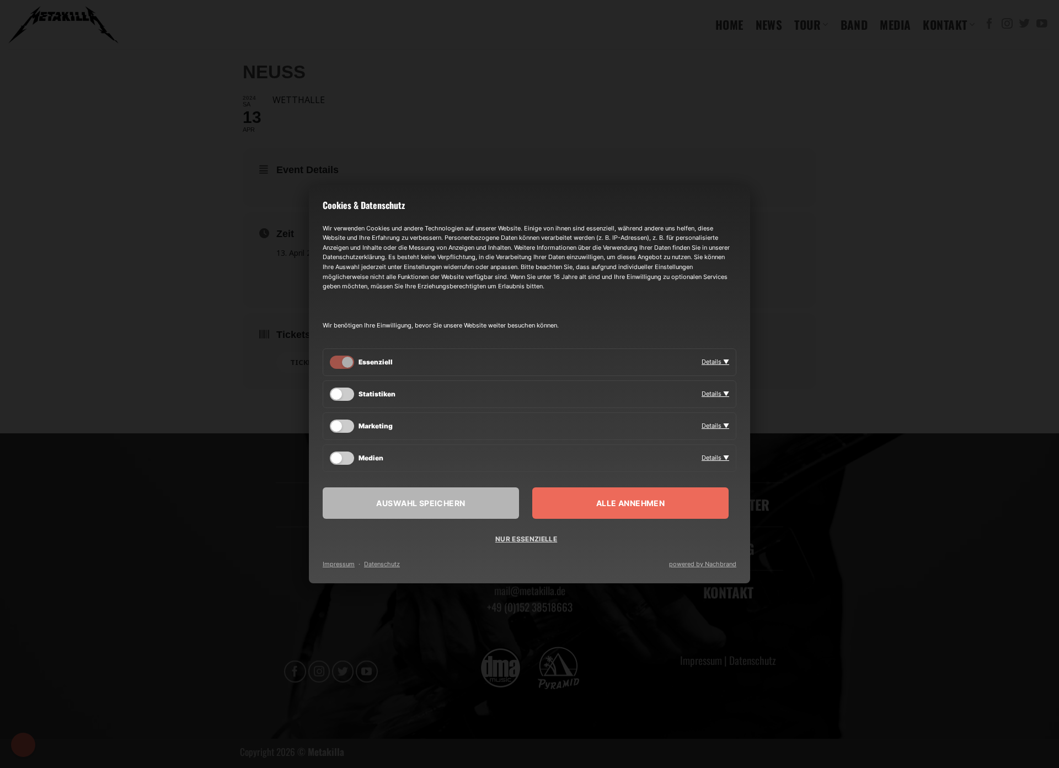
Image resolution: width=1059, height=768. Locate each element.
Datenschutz (382, 564)
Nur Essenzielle (526, 539)
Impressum (339, 564)
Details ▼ (715, 362)
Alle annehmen (630, 503)
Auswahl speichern (420, 503)
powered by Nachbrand (702, 564)
